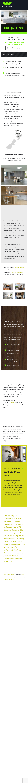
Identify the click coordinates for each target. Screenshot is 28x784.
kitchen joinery (19, 268)
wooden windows (9, 579)
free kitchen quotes (17, 272)
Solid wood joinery (9, 575)
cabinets (11, 402)
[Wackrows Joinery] (7, 5)
